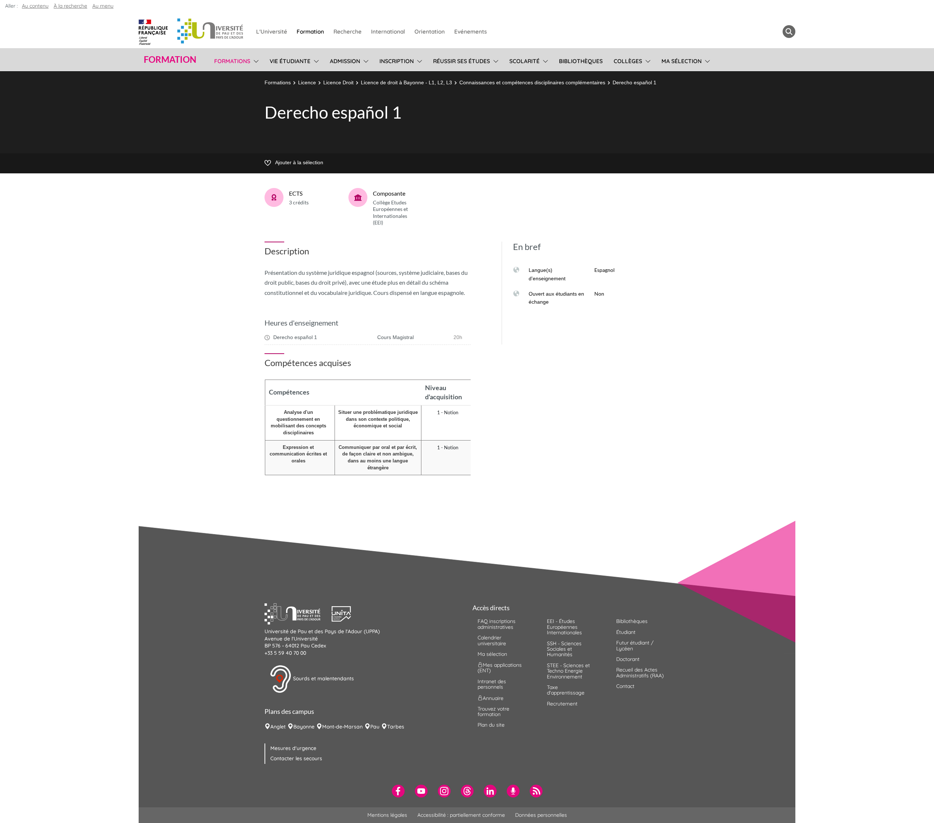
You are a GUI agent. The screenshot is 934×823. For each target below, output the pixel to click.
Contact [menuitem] (625, 686)
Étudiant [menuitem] (626, 632)
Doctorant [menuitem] (628, 659)
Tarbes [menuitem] (395, 726)
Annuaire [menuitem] (493, 698)
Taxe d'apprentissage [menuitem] (565, 690)
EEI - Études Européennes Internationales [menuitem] (564, 627)
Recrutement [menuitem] (562, 703)
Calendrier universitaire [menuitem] (492, 640)
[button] (298, 613)
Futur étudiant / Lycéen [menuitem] (634, 645)
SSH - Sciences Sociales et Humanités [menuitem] (564, 649)
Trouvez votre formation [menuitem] (493, 711)
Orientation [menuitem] (429, 31)
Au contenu (35, 6)
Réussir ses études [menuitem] (461, 61)
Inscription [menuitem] (396, 61)
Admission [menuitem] (345, 61)
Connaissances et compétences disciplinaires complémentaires (532, 82)
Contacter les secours (296, 758)
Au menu (102, 6)
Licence (307, 82)
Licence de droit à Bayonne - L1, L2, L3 (406, 82)
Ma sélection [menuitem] (681, 61)
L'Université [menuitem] (271, 31)
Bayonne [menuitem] (303, 726)
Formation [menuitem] (310, 31)
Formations (278, 82)
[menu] (255, 60)
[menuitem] (398, 791)
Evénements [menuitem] (470, 31)
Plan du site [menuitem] (491, 725)
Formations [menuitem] (232, 61)
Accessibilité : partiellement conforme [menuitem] (461, 815)
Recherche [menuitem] (347, 31)
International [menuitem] (388, 31)
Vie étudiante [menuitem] (290, 61)
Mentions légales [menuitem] (387, 815)
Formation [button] (170, 59)
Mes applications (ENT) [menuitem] (500, 668)
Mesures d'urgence (293, 748)
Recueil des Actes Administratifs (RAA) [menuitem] (640, 672)
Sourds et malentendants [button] (323, 678)
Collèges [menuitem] (628, 61)
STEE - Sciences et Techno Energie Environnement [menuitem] (568, 671)
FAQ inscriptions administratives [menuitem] (497, 624)
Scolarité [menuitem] (524, 61)
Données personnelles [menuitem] (541, 815)
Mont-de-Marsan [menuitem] (342, 726)
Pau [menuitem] (374, 726)
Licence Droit (338, 82)
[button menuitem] (789, 31)
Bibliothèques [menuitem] (581, 61)
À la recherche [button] (70, 6)
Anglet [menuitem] (278, 726)
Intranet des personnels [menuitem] (492, 684)
